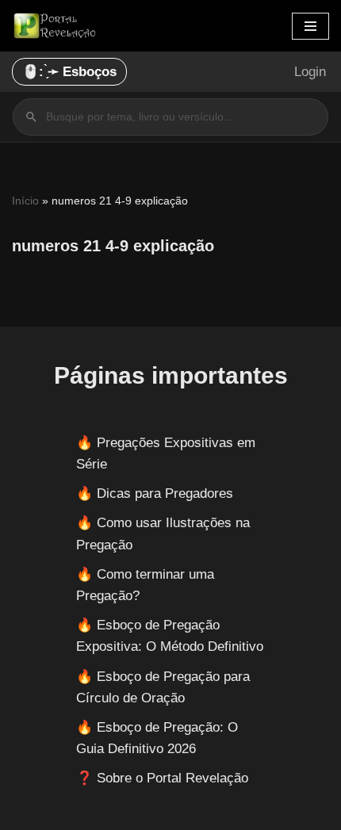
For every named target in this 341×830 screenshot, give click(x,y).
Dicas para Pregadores (165, 493)
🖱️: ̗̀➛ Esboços (69, 71)
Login (310, 71)
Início (25, 200)
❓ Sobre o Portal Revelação (162, 778)
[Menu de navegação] (310, 26)
